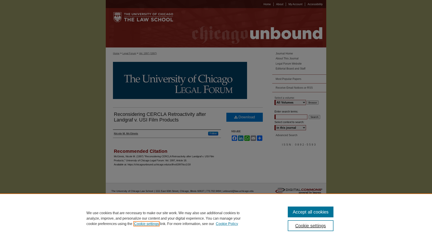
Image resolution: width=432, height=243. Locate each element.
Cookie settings (146, 224)
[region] (216, 218)
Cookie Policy (227, 224)
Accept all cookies (310, 211)
